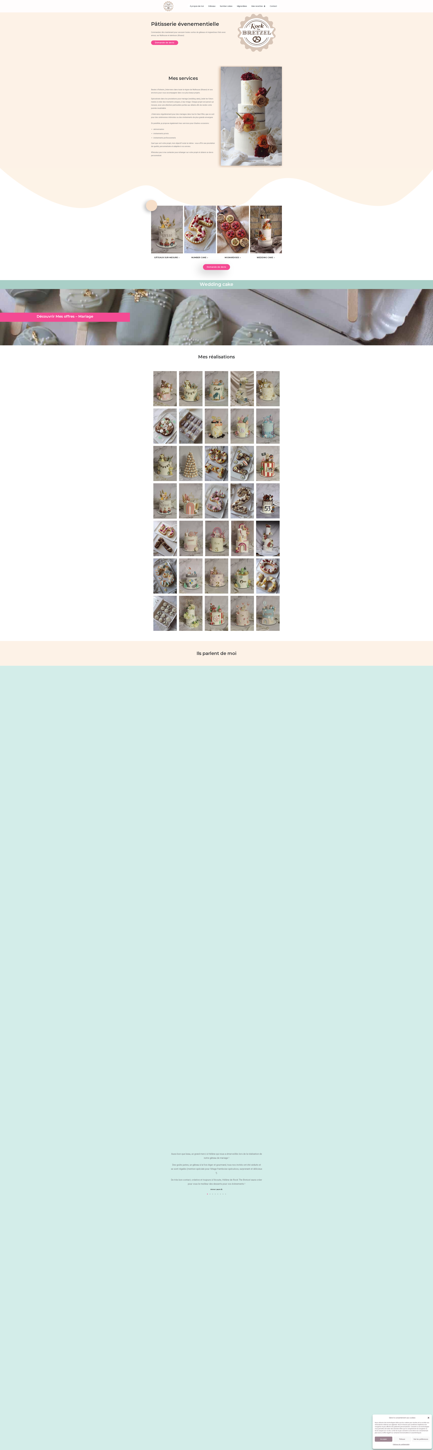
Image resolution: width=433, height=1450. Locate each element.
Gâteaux (211, 6)
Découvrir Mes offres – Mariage (65, 316)
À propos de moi (197, 6)
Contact (273, 6)
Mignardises (242, 6)
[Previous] (146, 1171)
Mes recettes (257, 6)
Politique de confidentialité (401, 1444)
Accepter (383, 1439)
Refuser (402, 1439)
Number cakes (226, 6)
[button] (428, 1418)
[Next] (286, 1171)
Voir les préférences (420, 1439)
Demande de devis (164, 43)
